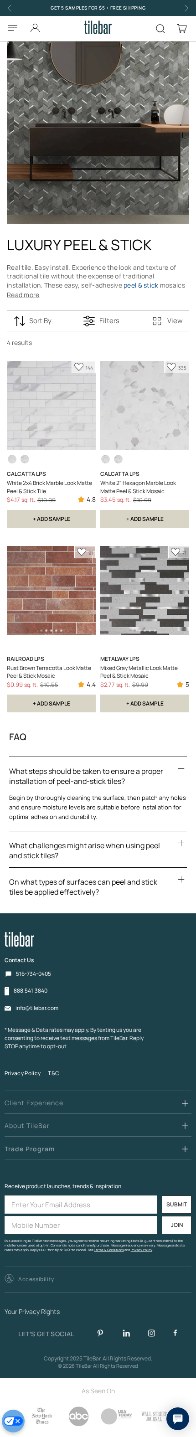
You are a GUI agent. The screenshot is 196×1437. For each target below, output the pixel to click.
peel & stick (141, 285)
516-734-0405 (33, 974)
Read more (23, 294)
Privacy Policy (23, 1073)
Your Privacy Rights (32, 1312)
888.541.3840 (30, 990)
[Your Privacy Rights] (13, 1421)
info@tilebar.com (36, 1008)
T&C (53, 1073)
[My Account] (35, 25)
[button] (29, 1280)
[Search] (160, 29)
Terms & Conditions (109, 1250)
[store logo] (98, 27)
